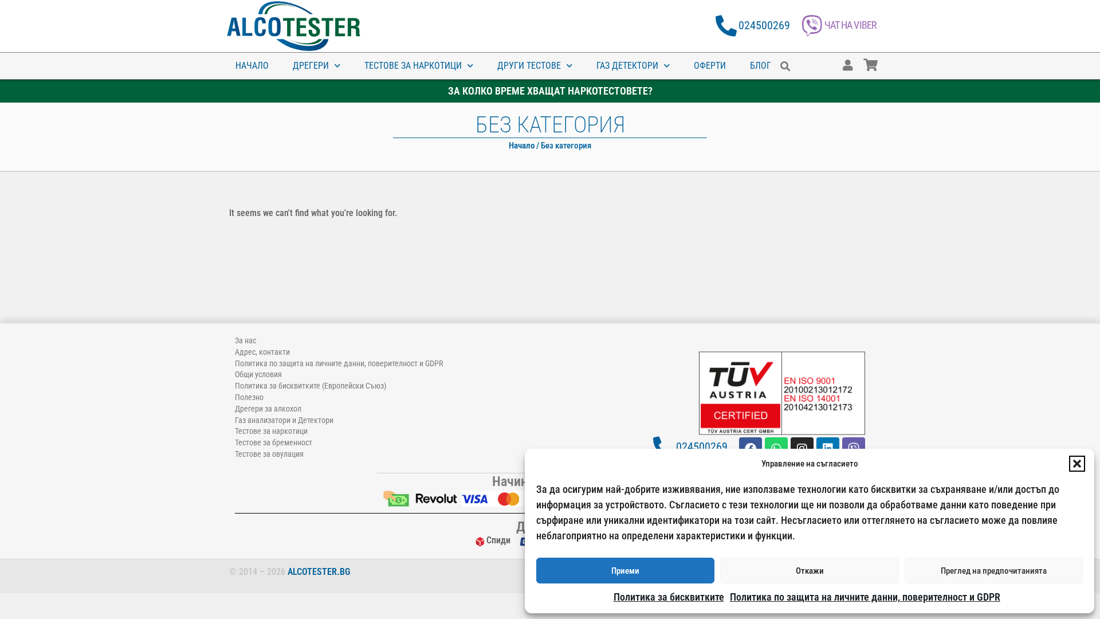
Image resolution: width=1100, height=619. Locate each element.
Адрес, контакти (262, 351)
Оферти (710, 65)
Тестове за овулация (269, 454)
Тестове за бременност (273, 442)
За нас (245, 340)
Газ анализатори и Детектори (284, 420)
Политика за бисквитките (669, 597)
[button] (1077, 463)
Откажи (810, 571)
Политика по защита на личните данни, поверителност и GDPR (865, 597)
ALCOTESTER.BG (319, 571)
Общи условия (258, 374)
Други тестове (529, 65)
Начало (252, 65)
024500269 (764, 25)
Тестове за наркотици (413, 65)
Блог (760, 65)
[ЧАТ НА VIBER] (812, 26)
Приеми (625, 571)
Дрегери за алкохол (268, 408)
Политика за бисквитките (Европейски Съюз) (310, 385)
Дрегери (311, 65)
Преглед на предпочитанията (994, 571)
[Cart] (881, 59)
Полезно (249, 397)
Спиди (498, 540)
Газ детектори (627, 65)
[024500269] (726, 26)
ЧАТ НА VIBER (850, 25)
